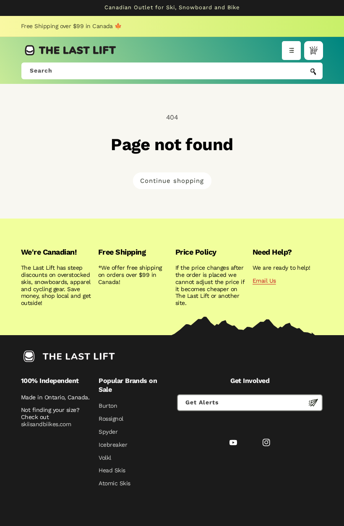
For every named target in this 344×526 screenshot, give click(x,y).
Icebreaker (113, 444)
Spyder (108, 431)
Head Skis (112, 470)
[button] (291, 50)
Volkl (105, 457)
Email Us (264, 280)
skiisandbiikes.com (46, 424)
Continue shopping (172, 181)
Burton (108, 405)
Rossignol (111, 418)
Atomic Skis (114, 483)
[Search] (313, 71)
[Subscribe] (313, 402)
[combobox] (172, 70)
